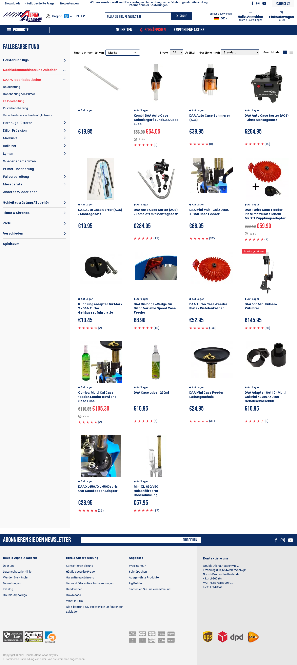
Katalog (8, 589)
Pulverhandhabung (15, 108)
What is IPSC (74, 601)
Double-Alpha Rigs (15, 595)
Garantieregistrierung (80, 577)
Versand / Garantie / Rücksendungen (90, 583)
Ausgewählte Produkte (144, 577)
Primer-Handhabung (18, 169)
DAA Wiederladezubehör (22, 80)
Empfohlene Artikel (190, 30)
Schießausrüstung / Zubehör (26, 202)
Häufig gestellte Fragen (40, 3)
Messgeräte (12, 184)
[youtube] (264, 3)
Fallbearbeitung (13, 101)
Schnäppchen (155, 30)
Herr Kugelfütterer (17, 123)
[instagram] (258, 3)
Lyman (8, 153)
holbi (43, 659)
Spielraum (11, 244)
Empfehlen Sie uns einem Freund (150, 589)
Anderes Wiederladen (20, 192)
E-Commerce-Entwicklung (19, 659)
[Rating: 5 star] (143, 145)
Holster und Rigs (16, 60)
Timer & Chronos (16, 213)
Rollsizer (10, 146)
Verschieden (13, 233)
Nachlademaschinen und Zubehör (30, 70)
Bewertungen (69, 3)
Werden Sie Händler (15, 577)
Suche (183, 16)
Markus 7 (10, 138)
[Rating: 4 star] (87, 328)
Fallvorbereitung (16, 176)
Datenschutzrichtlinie (17, 571)
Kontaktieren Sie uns (79, 566)
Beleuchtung (11, 87)
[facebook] (252, 3)
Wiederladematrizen (19, 161)
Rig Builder (135, 583)
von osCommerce (59, 659)
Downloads (12, 3)
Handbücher (74, 589)
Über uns (9, 566)
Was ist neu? (137, 566)
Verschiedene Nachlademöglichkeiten (28, 115)
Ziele (7, 223)
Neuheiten (124, 30)
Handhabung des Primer (19, 94)
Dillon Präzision (15, 130)
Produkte (21, 30)
